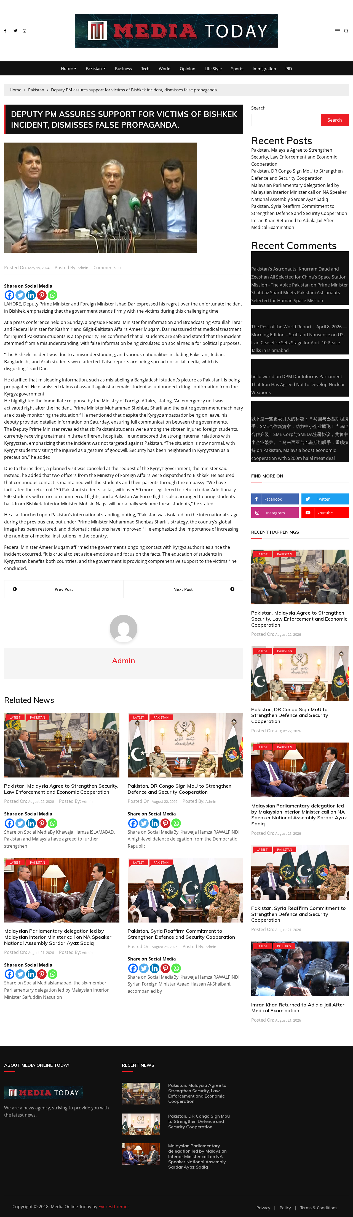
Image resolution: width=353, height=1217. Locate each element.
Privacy (263, 1208)
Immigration (264, 68)
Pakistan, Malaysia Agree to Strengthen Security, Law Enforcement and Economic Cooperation (61, 789)
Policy (285, 1208)
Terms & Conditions (318, 1208)
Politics (284, 946)
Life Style (213, 68)
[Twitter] (20, 295)
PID (288, 68)
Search (258, 108)
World (164, 68)
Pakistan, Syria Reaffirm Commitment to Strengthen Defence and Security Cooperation (181, 934)
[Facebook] (9, 295)
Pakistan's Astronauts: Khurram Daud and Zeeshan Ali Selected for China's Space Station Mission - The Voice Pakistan (299, 277)
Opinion (187, 68)
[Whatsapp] (52, 295)
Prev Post (64, 589)
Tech (145, 68)
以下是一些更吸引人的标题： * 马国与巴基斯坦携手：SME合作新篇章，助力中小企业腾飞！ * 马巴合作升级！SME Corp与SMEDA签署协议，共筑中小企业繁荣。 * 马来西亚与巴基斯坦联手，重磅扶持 (300, 434)
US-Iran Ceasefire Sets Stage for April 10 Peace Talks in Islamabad (298, 343)
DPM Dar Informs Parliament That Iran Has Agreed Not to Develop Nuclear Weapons (298, 384)
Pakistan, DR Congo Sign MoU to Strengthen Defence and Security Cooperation (179, 789)
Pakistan (94, 68)
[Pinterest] (42, 295)
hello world (262, 376)
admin (82, 267)
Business (123, 68)
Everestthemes (114, 1207)
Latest (15, 717)
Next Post (183, 589)
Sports (237, 68)
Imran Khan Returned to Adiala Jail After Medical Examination (297, 1008)
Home (67, 68)
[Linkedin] (31, 295)
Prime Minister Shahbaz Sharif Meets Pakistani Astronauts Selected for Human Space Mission (299, 293)
